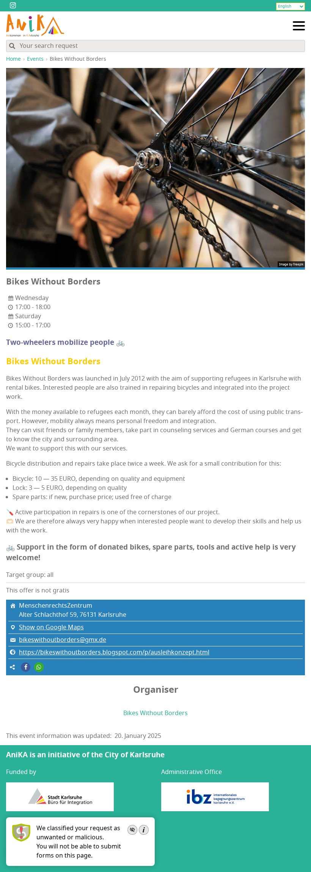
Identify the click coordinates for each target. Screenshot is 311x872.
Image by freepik (291, 264)
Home (13, 59)
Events (35, 59)
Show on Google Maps (51, 627)
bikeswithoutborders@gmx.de (62, 640)
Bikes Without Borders (155, 713)
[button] (25, 667)
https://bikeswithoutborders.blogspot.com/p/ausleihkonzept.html (114, 652)
